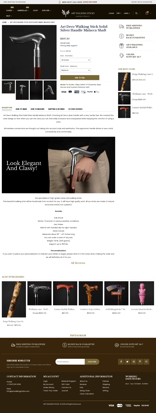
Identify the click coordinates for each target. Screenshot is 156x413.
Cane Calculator (87, 394)
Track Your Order (50, 390)
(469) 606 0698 (79, 2)
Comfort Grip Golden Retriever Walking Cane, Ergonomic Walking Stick (91, 309)
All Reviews (78, 263)
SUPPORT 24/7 (133, 57)
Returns (106, 387)
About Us (83, 381)
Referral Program (69, 381)
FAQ (81, 387)
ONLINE (130, 54)
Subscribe (92, 361)
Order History (48, 387)
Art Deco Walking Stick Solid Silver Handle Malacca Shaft (83, 28)
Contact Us (66, 387)
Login (111, 13)
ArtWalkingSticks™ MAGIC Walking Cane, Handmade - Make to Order (116, 309)
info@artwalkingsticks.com (18, 391)
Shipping (106, 384)
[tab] (7, 107)
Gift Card (65, 384)
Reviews (83, 384)
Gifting (105, 390)
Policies (106, 381)
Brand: (63, 51)
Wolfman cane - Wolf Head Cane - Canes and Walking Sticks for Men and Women (39, 309)
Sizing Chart (85, 390)
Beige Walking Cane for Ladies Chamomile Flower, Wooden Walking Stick (14, 321)
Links (126, 13)
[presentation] (4, 89)
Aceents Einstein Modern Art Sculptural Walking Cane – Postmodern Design (142, 309)
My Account (48, 384)
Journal (65, 390)
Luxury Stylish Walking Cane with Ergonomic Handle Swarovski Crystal (65, 309)
